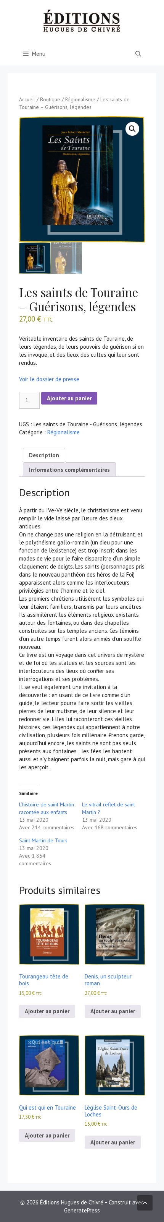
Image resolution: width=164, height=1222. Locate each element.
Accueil (27, 99)
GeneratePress (82, 1210)
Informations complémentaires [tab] (69, 469)
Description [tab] (44, 455)
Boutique (50, 99)
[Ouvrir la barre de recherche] (138, 53)
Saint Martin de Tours (43, 840)
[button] (132, 129)
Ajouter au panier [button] (47, 1011)
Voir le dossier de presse (49, 379)
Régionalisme (80, 99)
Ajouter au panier (69, 398)
